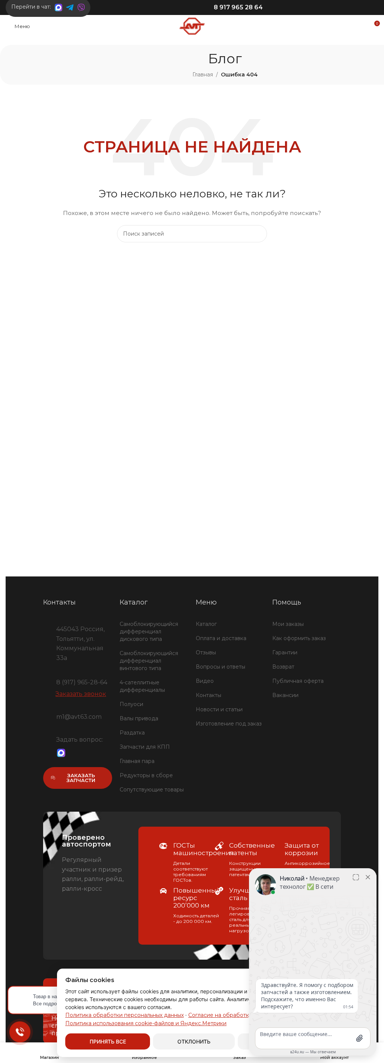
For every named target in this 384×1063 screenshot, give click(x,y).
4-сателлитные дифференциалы (142, 686)
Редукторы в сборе (146, 775)
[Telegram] (74, 753)
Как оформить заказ (299, 638)
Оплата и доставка (221, 638)
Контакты (208, 695)
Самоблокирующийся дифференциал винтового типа (149, 661)
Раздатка (132, 732)
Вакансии (285, 695)
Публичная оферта (298, 681)
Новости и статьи (219, 709)
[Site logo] (191, 25)
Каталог (206, 624)
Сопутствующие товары (152, 789)
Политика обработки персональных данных (124, 1015)
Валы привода (139, 718)
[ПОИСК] (258, 233)
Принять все (108, 1041)
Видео (205, 681)
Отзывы (206, 652)
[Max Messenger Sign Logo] (61, 753)
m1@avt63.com (79, 716)
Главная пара (137, 761)
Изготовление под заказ (229, 723)
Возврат (283, 666)
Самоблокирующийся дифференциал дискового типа (149, 631)
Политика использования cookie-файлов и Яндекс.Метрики (145, 1023)
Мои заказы (288, 624)
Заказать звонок (81, 693)
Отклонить (193, 1041)
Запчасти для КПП (145, 747)
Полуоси (131, 704)
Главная (202, 74)
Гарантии (284, 652)
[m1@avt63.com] (47, 716)
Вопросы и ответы (220, 666)
